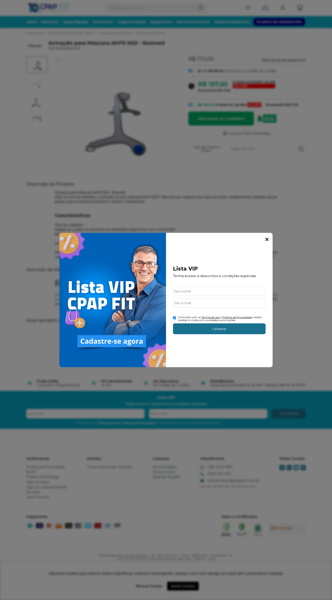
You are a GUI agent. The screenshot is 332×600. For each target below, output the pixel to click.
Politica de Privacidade (237, 317)
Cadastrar (219, 329)
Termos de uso (210, 317)
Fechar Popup (267, 239)
